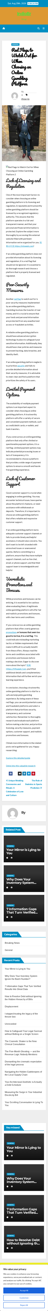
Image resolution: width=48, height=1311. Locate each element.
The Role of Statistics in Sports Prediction (33, 784)
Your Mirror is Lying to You (23, 851)
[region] (24, 1288)
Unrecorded (10, 1024)
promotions (11, 632)
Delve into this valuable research (20, 765)
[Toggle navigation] (43, 28)
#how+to (25, 99)
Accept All (24, 1290)
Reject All (24, 1305)
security (21, 365)
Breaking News (12, 943)
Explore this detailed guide (18, 758)
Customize (24, 1298)
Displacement (11, 1006)
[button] (38, 28)
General (15, 44)
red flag (17, 299)
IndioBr (24, 13)
